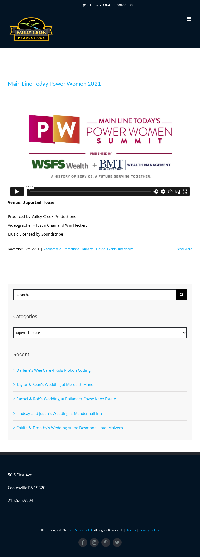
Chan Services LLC (80, 530)
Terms (132, 530)
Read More (184, 248)
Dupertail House (93, 248)
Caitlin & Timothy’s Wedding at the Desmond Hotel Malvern (69, 427)
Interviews (125, 248)
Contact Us (123, 4)
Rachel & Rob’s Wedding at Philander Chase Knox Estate (66, 398)
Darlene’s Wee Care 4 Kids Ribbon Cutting (53, 370)
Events (112, 248)
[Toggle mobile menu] (189, 19)
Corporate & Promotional (62, 248)
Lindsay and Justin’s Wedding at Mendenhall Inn (59, 413)
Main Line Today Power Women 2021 (54, 83)
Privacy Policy (149, 530)
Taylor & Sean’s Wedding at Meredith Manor (55, 384)
